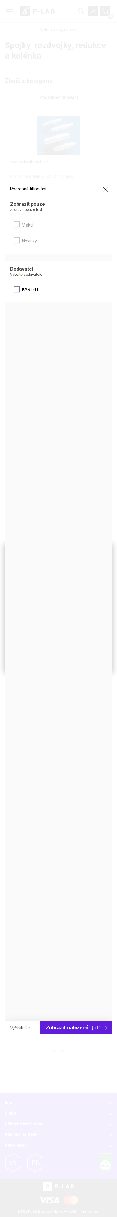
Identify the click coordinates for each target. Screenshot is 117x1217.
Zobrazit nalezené (73, 1027)
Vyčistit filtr (20, 1027)
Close (105, 189)
